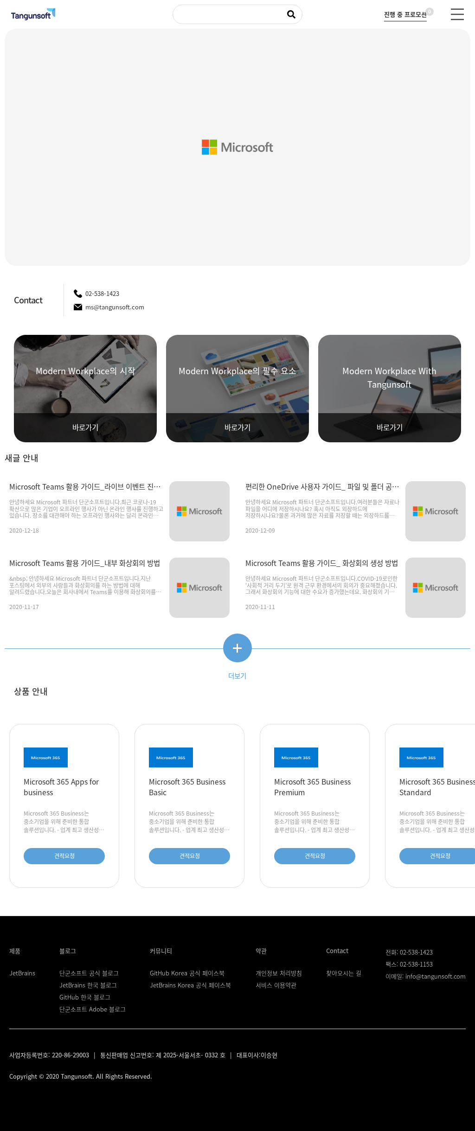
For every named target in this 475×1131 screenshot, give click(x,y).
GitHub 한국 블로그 (84, 997)
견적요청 (64, 856)
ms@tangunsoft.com (114, 306)
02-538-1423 (102, 293)
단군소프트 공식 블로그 (89, 972)
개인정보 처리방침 (279, 972)
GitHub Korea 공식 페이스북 (187, 972)
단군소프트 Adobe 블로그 (92, 1009)
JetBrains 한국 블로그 (88, 984)
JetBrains (22, 972)
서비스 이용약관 (276, 984)
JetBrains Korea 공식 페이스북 (190, 984)
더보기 (237, 676)
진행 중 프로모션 (405, 13)
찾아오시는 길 (343, 972)
